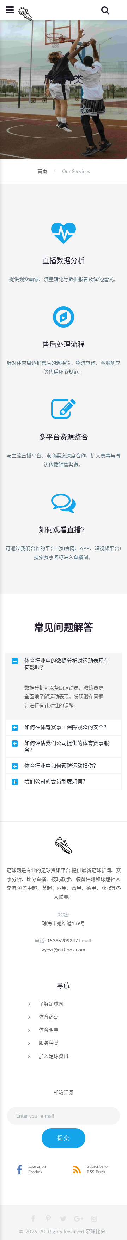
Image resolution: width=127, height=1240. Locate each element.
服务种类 (49, 1043)
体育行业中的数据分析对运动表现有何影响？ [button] (66, 663)
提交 (63, 1138)
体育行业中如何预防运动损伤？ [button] (61, 765)
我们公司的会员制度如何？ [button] (56, 781)
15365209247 (62, 941)
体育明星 (49, 1030)
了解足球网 (51, 1003)
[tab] (63, 664)
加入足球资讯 (53, 1056)
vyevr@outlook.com (63, 949)
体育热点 (49, 1017)
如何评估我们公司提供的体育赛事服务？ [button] (66, 746)
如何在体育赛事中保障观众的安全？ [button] (66, 727)
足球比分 (95, 1231)
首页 (42, 171)
